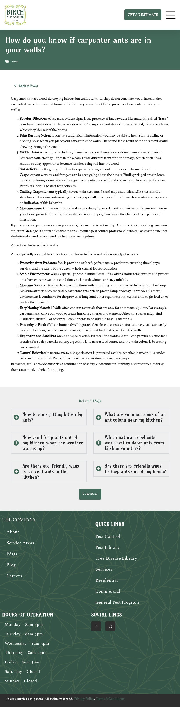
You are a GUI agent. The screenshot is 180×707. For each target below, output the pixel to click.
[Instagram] (110, 626)
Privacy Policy (84, 699)
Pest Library (107, 547)
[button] (90, 494)
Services (103, 569)
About (13, 531)
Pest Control (107, 536)
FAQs (12, 553)
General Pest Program (117, 602)
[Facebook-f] (96, 626)
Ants (14, 61)
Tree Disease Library (116, 558)
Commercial (107, 591)
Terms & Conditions (110, 699)
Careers (14, 575)
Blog (11, 564)
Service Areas (20, 542)
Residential (106, 580)
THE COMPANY (19, 519)
